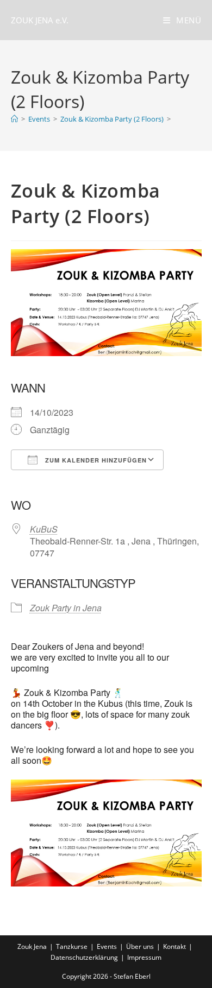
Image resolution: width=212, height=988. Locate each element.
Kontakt (174, 946)
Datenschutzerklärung (84, 957)
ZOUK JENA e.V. (39, 20)
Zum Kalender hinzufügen (95, 460)
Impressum (144, 957)
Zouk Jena (32, 946)
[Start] (14, 119)
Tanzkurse (72, 946)
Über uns (140, 946)
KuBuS (44, 529)
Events (107, 946)
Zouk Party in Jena (66, 607)
